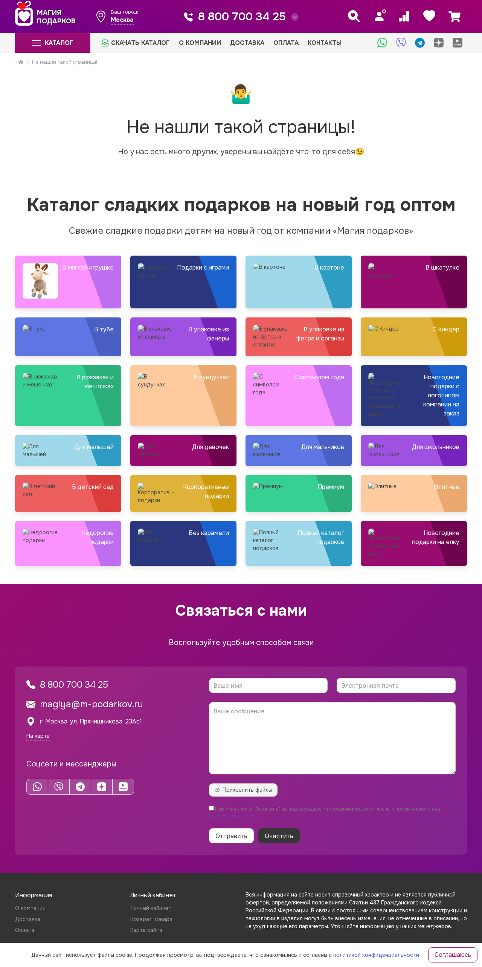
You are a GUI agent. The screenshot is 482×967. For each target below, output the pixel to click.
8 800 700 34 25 (242, 16)
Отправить (231, 836)
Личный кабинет (150, 908)
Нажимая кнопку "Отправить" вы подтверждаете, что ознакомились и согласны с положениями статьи (325, 812)
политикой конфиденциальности (376, 955)
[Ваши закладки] (429, 16)
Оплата (286, 43)
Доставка (247, 43)
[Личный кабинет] (379, 16)
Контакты (325, 43)
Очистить (279, 836)
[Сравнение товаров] (404, 16)
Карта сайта (146, 930)
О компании (200, 43)
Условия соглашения (232, 816)
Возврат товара (151, 919)
